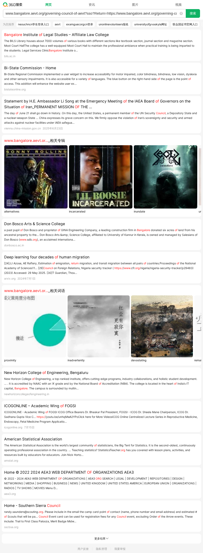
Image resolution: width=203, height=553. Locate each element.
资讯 (92, 5)
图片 (135, 5)
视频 (178, 5)
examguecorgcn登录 (79, 24)
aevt (57, 24)
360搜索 (13, 4)
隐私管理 (101, 548)
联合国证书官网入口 (185, 24)
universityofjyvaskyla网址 (150, 24)
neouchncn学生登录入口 (33, 24)
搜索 (193, 13)
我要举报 (119, 548)
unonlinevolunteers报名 (113, 24)
